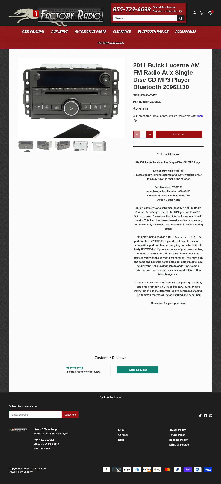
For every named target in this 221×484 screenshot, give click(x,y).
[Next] (119, 98)
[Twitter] (200, 415)
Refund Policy (177, 434)
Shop (121, 429)
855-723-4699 (131, 8)
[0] (210, 13)
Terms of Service (179, 444)
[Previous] (22, 98)
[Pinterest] (210, 415)
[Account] (194, 13)
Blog (121, 439)
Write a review (138, 369)
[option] (71, 98)
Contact (123, 434)
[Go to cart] (202, 13)
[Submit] (181, 18)
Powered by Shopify (21, 472)
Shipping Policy (178, 439)
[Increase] (149, 134)
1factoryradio (38, 468)
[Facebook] (205, 415)
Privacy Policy (177, 429)
